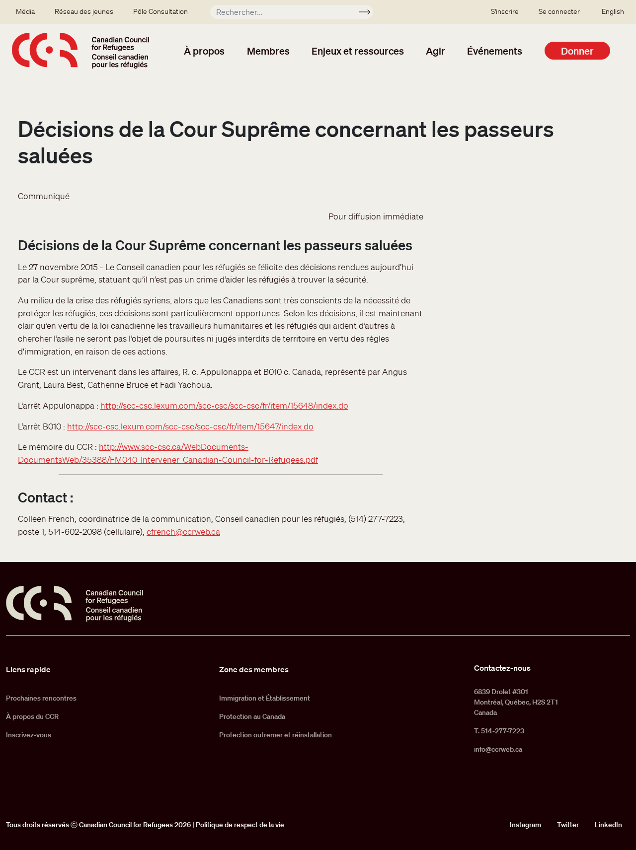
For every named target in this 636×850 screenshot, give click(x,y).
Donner (577, 51)
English (613, 11)
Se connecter (559, 11)
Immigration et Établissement (264, 698)
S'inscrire (505, 11)
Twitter (568, 824)
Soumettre (369, 13)
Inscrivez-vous (28, 734)
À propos (204, 51)
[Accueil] (80, 50)
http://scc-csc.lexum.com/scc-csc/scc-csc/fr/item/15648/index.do (224, 405)
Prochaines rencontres (41, 698)
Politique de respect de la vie (240, 824)
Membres (268, 51)
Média (25, 11)
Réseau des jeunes (84, 11)
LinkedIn (608, 824)
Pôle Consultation (160, 11)
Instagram (525, 824)
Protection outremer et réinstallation (275, 734)
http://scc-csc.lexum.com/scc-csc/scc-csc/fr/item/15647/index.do (190, 426)
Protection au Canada (252, 716)
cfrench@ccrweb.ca (183, 531)
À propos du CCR (32, 716)
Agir (435, 51)
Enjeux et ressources (358, 51)
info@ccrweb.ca (498, 749)
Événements (494, 51)
